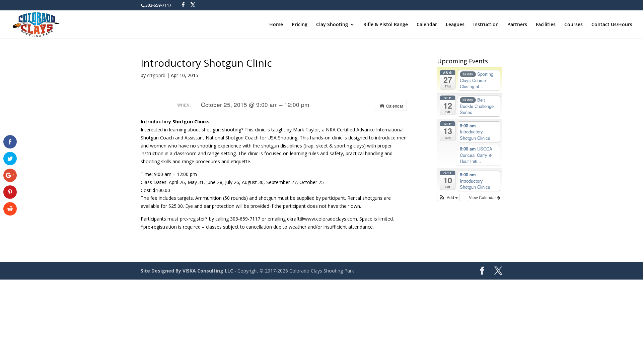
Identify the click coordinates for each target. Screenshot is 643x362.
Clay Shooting (332, 24)
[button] (448, 197)
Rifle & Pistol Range (385, 24)
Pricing (299, 24)
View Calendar (483, 197)
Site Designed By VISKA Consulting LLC (187, 270)
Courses (573, 24)
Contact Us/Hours (611, 24)
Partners (517, 24)
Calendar (427, 24)
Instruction (486, 24)
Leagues (455, 24)
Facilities (546, 24)
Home (276, 24)
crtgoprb (156, 75)
